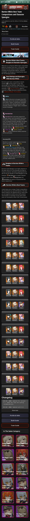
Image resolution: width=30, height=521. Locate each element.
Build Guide (15, 44)
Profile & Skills (15, 39)
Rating (3, 29)
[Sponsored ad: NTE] (15, 57)
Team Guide (15, 49)
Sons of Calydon (17, 29)
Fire (6, 29)
